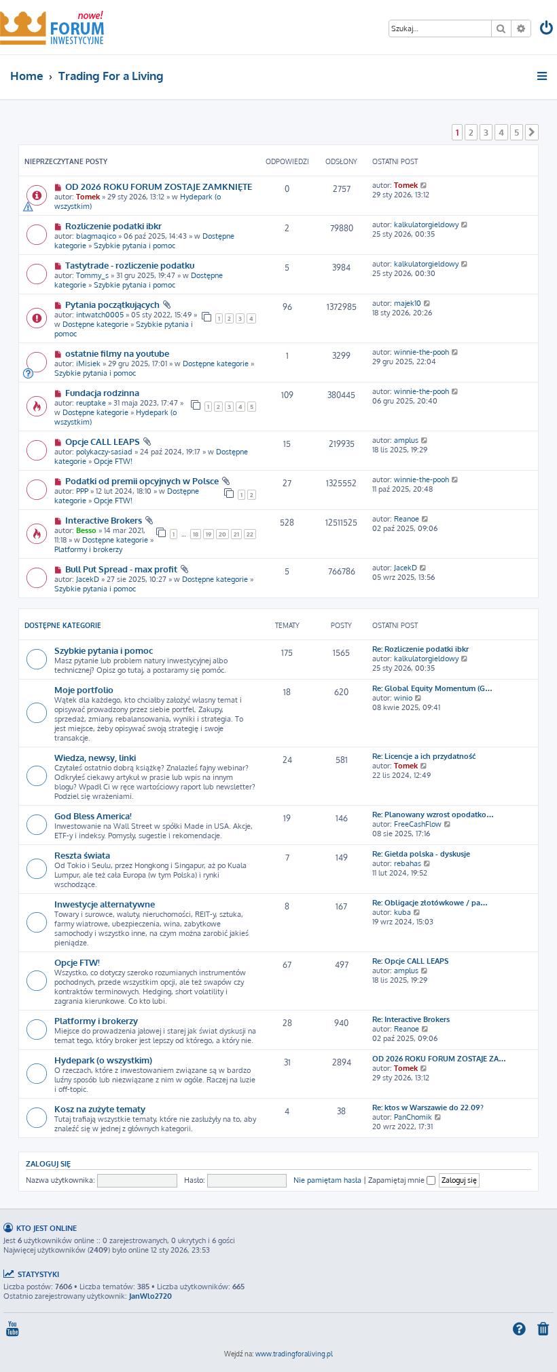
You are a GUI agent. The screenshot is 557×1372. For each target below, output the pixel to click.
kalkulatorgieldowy (426, 224)
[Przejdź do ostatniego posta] (424, 185)
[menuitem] (547, 29)
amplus (406, 440)
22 (250, 534)
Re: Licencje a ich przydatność (423, 756)
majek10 (407, 303)
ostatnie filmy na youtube (117, 353)
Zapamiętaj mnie (397, 1180)
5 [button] (516, 132)
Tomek (88, 196)
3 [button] (486, 132)
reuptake (91, 403)
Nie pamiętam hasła (327, 1180)
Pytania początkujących (112, 304)
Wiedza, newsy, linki (95, 757)
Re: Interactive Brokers (411, 1019)
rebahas (407, 863)
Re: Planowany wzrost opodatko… (433, 814)
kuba (402, 912)
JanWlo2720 (150, 1296)
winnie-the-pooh (421, 352)
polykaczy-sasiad (104, 451)
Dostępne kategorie (95, 324)
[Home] (52, 27)
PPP (82, 491)
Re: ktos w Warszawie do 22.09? (428, 1107)
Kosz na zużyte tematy (99, 1108)
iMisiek (88, 363)
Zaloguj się (48, 1163)
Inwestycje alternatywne (104, 903)
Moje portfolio (83, 689)
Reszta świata (82, 855)
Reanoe (406, 519)
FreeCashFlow (418, 824)
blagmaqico (96, 236)
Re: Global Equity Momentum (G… (432, 688)
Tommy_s (92, 275)
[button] (532, 132)
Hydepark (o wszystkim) (103, 1059)
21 (236, 534)
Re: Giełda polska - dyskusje (421, 854)
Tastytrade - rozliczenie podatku (129, 265)
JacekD (87, 579)
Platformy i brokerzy (88, 549)
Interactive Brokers (103, 520)
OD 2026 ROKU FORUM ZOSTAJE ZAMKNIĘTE (158, 186)
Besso (86, 530)
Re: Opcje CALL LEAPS (410, 961)
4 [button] (501, 132)
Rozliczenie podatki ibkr (113, 225)
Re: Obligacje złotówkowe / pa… (430, 902)
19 (208, 534)
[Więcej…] (543, 76)
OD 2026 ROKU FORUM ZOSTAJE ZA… (439, 1058)
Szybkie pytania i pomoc (134, 245)
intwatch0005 (100, 314)
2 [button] (471, 132)
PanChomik (413, 1117)
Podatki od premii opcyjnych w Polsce (142, 480)
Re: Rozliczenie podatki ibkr (420, 649)
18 (195, 534)
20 (222, 534)
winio (403, 698)
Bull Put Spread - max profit (121, 568)
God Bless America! (93, 815)
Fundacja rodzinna (102, 392)
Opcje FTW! (113, 461)
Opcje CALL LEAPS (102, 441)
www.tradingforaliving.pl (294, 1354)
